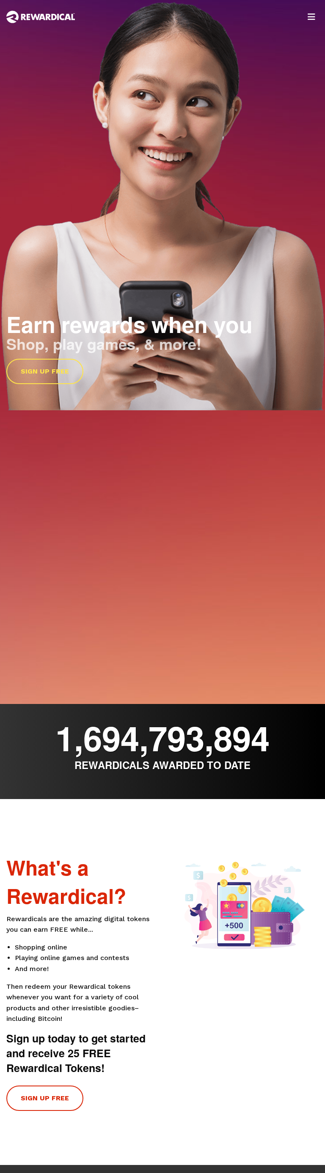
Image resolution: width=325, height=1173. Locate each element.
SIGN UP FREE (45, 371)
